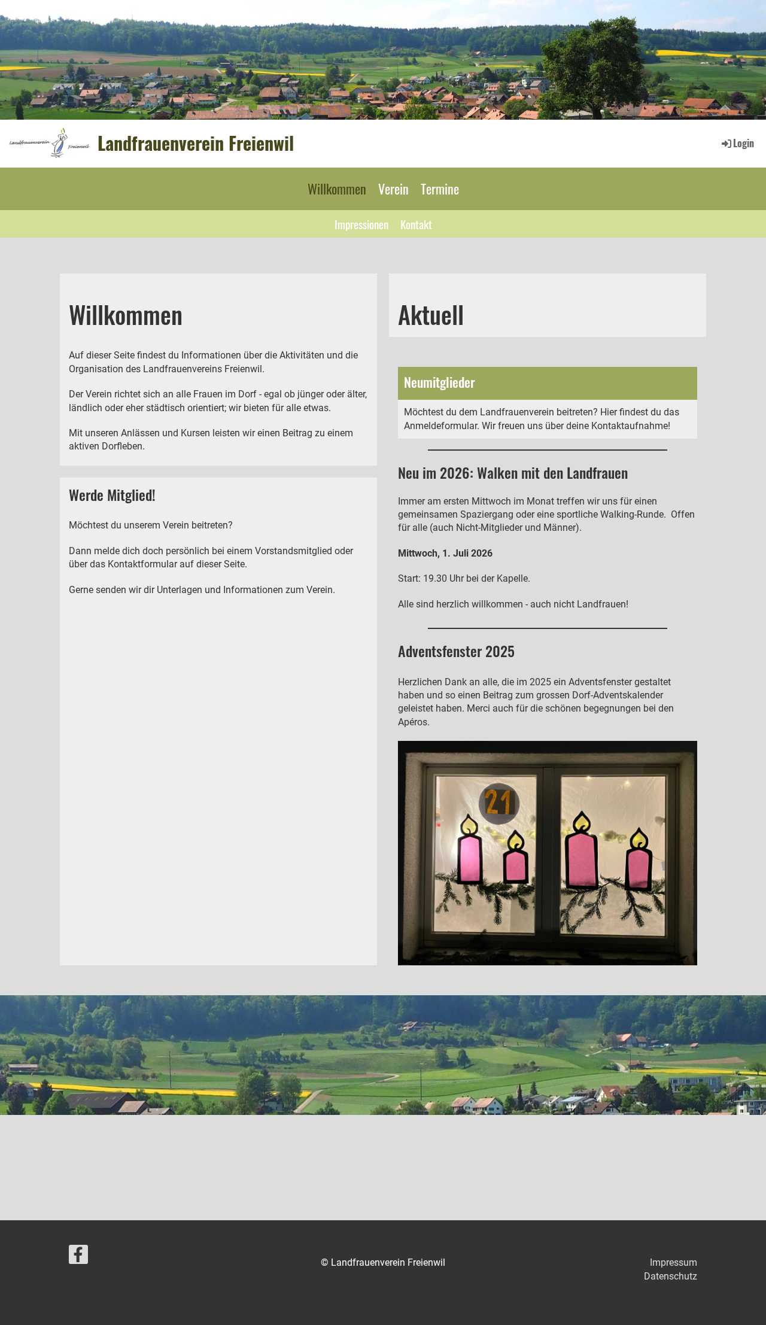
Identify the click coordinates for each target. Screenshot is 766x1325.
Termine (440, 188)
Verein (393, 188)
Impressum (673, 1262)
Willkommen (337, 188)
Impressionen (361, 223)
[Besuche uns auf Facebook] (78, 1257)
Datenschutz (670, 1276)
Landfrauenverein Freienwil (196, 143)
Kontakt (416, 223)
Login (743, 143)
